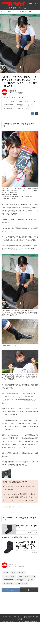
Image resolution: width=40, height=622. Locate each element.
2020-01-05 (12, 91)
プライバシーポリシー (16, 617)
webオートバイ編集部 (16, 93)
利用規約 (4, 617)
